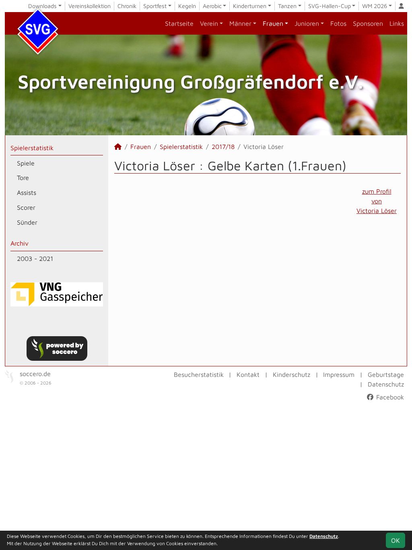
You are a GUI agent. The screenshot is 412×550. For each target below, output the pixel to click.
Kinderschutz (291, 374)
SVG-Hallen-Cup (329, 5)
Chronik (126, 5)
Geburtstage (386, 374)
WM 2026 (374, 5)
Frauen (273, 23)
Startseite (179, 23)
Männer (240, 23)
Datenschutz (386, 384)
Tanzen (287, 5)
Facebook (389, 397)
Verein (209, 23)
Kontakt (248, 374)
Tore (23, 177)
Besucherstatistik (199, 374)
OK (395, 540)
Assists (26, 192)
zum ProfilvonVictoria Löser (376, 201)
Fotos (338, 23)
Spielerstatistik (32, 147)
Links (396, 23)
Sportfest (155, 5)
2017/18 (223, 146)
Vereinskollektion (89, 5)
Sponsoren (368, 23)
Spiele (26, 163)
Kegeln (187, 5)
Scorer (26, 207)
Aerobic (212, 5)
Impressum (338, 374)
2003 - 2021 (35, 258)
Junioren (307, 23)
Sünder (27, 222)
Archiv (19, 243)
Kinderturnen (249, 5)
